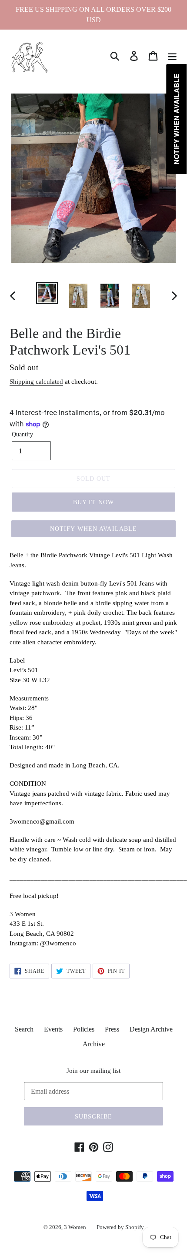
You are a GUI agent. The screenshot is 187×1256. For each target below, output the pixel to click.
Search (24, 1029)
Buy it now (93, 502)
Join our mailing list (93, 1070)
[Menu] (172, 56)
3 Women (75, 1227)
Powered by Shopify (120, 1227)
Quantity (22, 434)
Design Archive (151, 1029)
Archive (94, 1044)
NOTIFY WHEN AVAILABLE (93, 529)
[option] (47, 293)
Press (112, 1029)
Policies (83, 1029)
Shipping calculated (36, 381)
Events (53, 1029)
